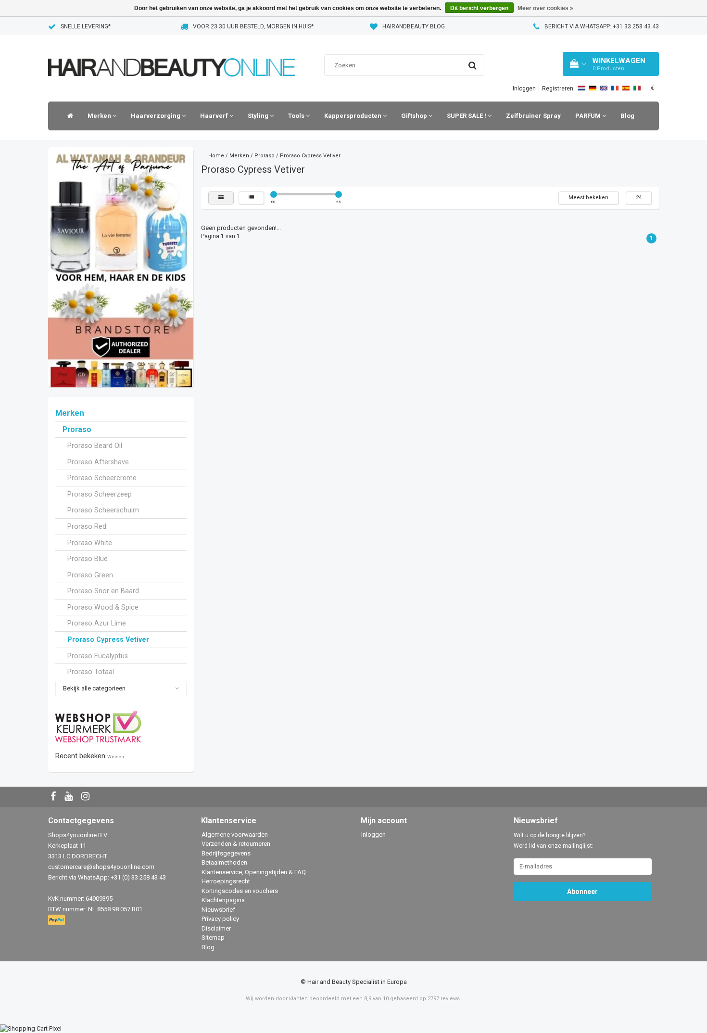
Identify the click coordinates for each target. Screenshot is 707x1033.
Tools (297, 115)
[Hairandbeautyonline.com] (171, 55)
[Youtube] (69, 797)
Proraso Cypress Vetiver (108, 639)
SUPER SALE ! (467, 115)
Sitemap (213, 937)
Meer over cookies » (545, 8)
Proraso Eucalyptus (97, 656)
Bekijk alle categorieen (94, 688)
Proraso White (89, 543)
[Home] (67, 116)
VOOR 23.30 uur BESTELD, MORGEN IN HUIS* (253, 26)
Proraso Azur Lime (96, 623)
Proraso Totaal (90, 672)
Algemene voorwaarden (235, 834)
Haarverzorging (156, 115)
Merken (100, 115)
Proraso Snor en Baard (103, 591)
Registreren (557, 88)
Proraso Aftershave (98, 462)
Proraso (77, 429)
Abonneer (582, 891)
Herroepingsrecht (226, 881)
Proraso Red (86, 526)
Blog (627, 115)
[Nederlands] (581, 88)
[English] (603, 88)
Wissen (115, 756)
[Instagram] (86, 797)
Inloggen (524, 88)
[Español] (626, 88)
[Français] (615, 88)
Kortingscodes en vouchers (240, 890)
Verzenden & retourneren (236, 843)
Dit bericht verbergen (479, 8)
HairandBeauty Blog (413, 26)
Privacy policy (220, 918)
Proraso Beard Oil (94, 445)
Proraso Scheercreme (102, 478)
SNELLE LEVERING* (86, 26)
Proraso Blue (87, 558)
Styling (259, 115)
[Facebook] (54, 797)
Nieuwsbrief (218, 909)
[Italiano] (637, 88)
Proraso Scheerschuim (103, 510)
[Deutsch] (592, 88)
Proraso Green (90, 575)
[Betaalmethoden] (57, 920)
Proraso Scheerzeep (99, 494)
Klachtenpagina (223, 900)
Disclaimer (216, 928)
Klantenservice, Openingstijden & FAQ (254, 872)
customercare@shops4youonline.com (101, 866)
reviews (450, 998)
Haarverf (214, 115)
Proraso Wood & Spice (103, 607)
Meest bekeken (588, 197)
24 (639, 197)
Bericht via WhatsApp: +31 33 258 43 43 (601, 26)
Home (216, 156)
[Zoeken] (472, 65)
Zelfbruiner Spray (533, 115)
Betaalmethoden (224, 862)
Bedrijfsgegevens (226, 853)
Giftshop (415, 115)
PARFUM (588, 115)
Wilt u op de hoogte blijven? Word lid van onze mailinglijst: (553, 840)
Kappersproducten (353, 115)
